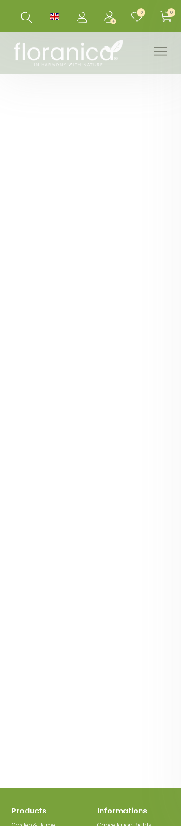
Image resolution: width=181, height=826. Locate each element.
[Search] (26, 17)
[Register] (111, 16)
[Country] (54, 16)
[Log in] (83, 16)
